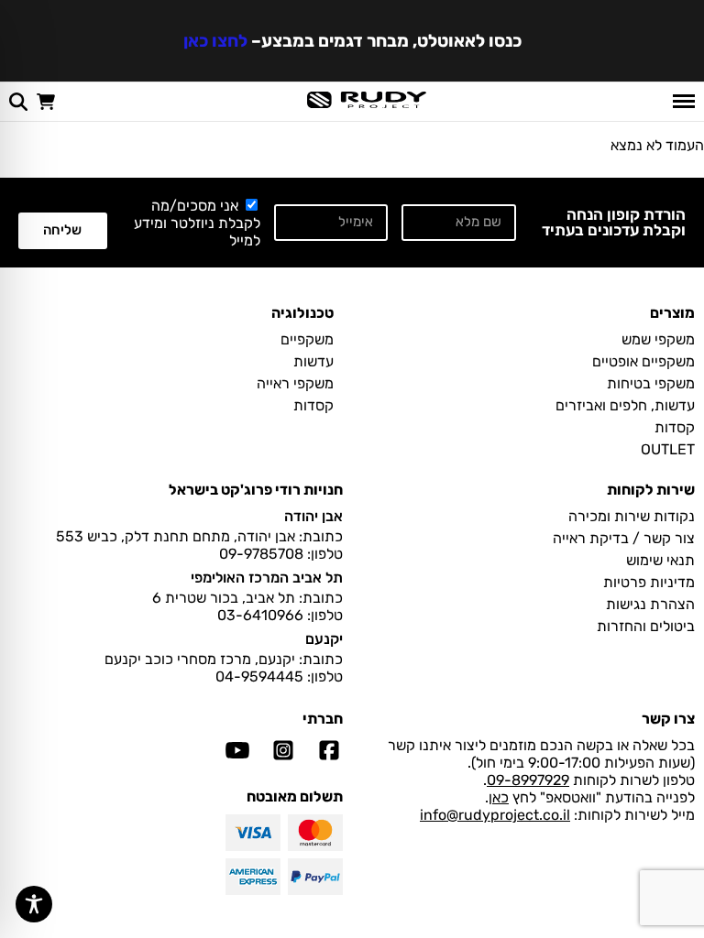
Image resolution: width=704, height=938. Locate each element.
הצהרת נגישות (650, 604)
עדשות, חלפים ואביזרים (625, 405)
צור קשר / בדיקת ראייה (624, 538)
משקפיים (307, 339)
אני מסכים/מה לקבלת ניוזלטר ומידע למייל (197, 223)
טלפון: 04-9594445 (279, 676)
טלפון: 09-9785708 (281, 553)
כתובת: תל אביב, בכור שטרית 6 (247, 597)
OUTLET (668, 449)
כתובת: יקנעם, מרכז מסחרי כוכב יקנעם (223, 659)
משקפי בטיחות (651, 383)
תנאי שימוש (660, 560)
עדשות (313, 361)
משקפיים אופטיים (643, 361)
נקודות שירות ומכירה (631, 516)
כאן (499, 797)
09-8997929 (528, 780)
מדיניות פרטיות (649, 582)
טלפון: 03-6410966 (280, 615)
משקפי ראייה (295, 383)
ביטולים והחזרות (646, 626)
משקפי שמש (658, 339)
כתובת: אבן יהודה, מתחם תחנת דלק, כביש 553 (199, 536)
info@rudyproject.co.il (495, 814)
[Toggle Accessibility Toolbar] (34, 904)
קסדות (674, 427)
